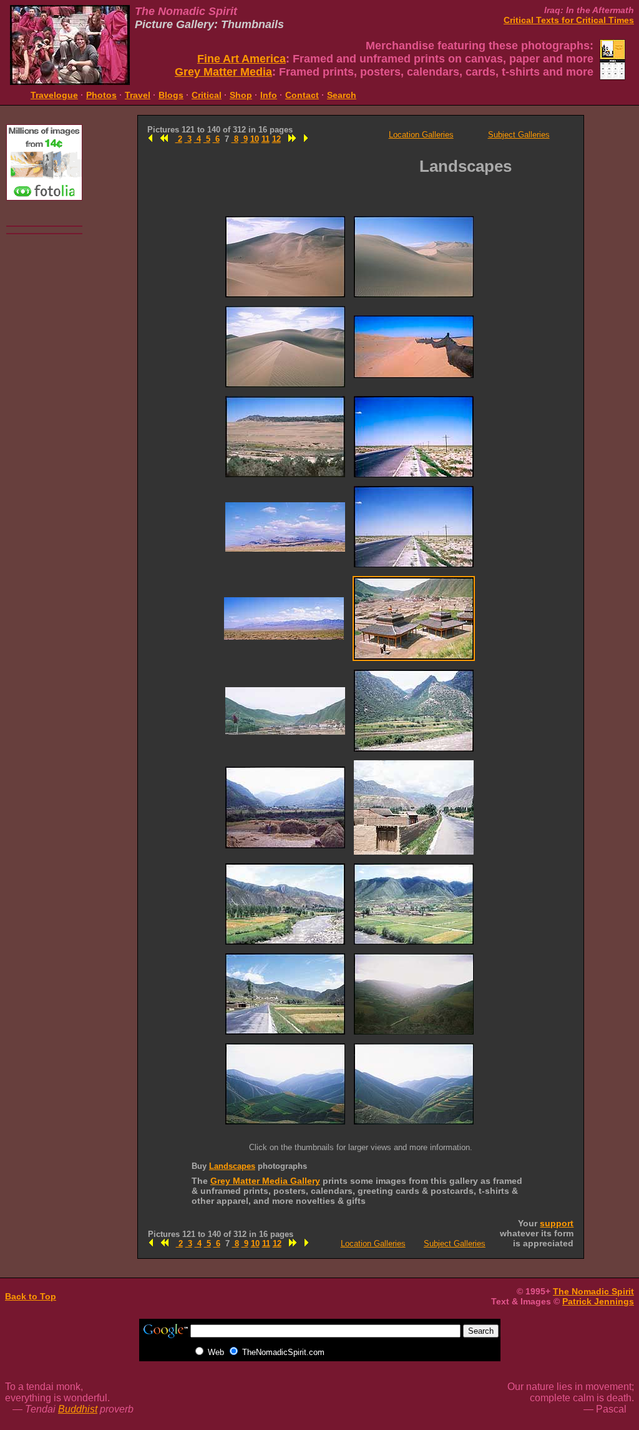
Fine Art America (241, 58)
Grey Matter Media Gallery (265, 1181)
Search (341, 95)
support (556, 1223)
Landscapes (232, 1166)
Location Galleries (421, 134)
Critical (207, 95)
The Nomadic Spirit (593, 1291)
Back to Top (30, 1296)
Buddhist (77, 1409)
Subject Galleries (519, 134)
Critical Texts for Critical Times (569, 20)
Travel (137, 95)
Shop (241, 95)
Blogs (171, 95)
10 (254, 139)
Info (268, 95)
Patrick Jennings (598, 1301)
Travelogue (54, 95)
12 (276, 139)
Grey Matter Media (223, 72)
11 (265, 139)
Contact (302, 95)
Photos (101, 95)
